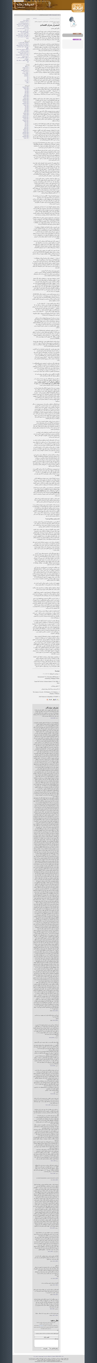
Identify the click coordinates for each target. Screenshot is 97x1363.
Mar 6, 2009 (55, 1294)
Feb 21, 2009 (48, 1104)
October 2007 (26, 118)
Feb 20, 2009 (53, 718)
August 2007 (26, 121)
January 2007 (26, 131)
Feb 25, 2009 (55, 1278)
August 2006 (26, 137)
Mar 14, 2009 (55, 1315)
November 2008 (26, 100)
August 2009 (26, 88)
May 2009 (27, 92)
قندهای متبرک (26, 20)
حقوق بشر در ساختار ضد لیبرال (22, 35)
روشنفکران (26, 75)
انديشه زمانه (54, 14)
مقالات (50, 14)
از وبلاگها (27, 66)
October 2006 (26, 135)
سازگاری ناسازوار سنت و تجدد (22, 49)
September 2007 (25, 120)
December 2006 (26, 132)
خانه (58, 14)
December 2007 (26, 115)
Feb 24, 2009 (50, 1251)
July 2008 (27, 106)
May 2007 (27, 125)
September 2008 (25, 103)
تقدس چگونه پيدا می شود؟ (23, 33)
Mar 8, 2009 (52, 1308)
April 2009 (26, 94)
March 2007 (26, 128)
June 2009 (27, 91)
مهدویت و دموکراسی (24, 50)
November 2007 (26, 117)
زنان (28, 78)
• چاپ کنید (35, 18)
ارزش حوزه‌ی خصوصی (24, 53)
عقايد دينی (27, 79)
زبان (28, 77)
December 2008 (26, 99)
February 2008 (26, 113)
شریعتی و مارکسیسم (24, 21)
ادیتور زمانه (41, 1325)
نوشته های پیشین (45, 1)
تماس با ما (36, 1356)
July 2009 (27, 89)
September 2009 (25, 87)
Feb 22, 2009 (55, 1179)
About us (49, 1356)
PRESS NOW (58, 1356)
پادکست (30, 1)
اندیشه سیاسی (26, 71)
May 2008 (27, 109)
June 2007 (27, 124)
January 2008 (26, 114)
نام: (57, 1330)
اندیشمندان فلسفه (25, 70)
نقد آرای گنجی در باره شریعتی (23, 24)
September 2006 (25, 136)
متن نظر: (56, 1338)
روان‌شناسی (26, 74)
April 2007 (26, 127)
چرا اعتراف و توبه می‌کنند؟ (23, 52)
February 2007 (26, 129)
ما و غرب (27, 81)
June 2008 (27, 107)
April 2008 (26, 110)
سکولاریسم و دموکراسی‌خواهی (22, 45)
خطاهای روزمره (25, 73)
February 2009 (26, 96)
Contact (53, 1356)
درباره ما (45, 1356)
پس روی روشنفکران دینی (23, 22)
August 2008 (26, 105)
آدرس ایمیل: (55, 1333)
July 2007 (27, 122)
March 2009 (26, 95)
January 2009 (26, 98)
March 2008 (26, 111)
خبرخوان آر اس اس (36, 1)
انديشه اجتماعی (25, 67)
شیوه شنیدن (41, 1356)
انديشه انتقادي (26, 68)
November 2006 (26, 133)
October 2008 (26, 102)
